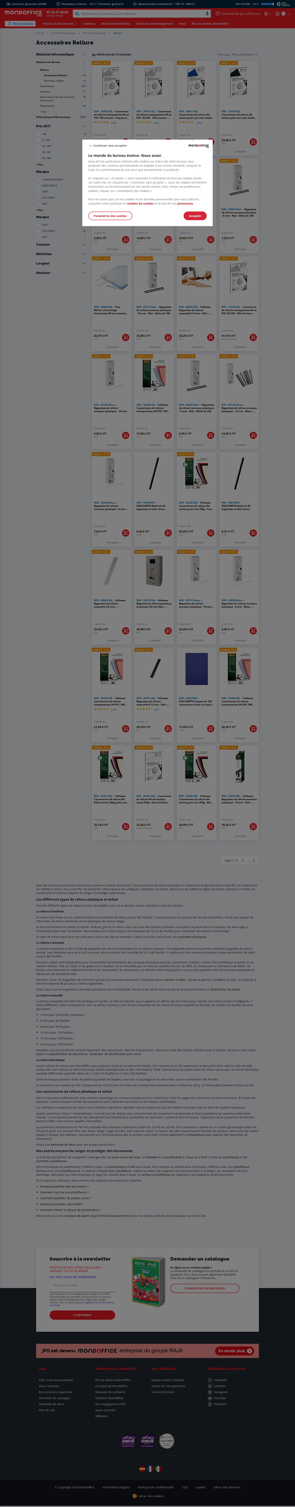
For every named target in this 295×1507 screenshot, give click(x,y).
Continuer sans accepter (110, 145)
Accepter (195, 216)
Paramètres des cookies (110, 216)
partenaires (185, 203)
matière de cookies (140, 203)
